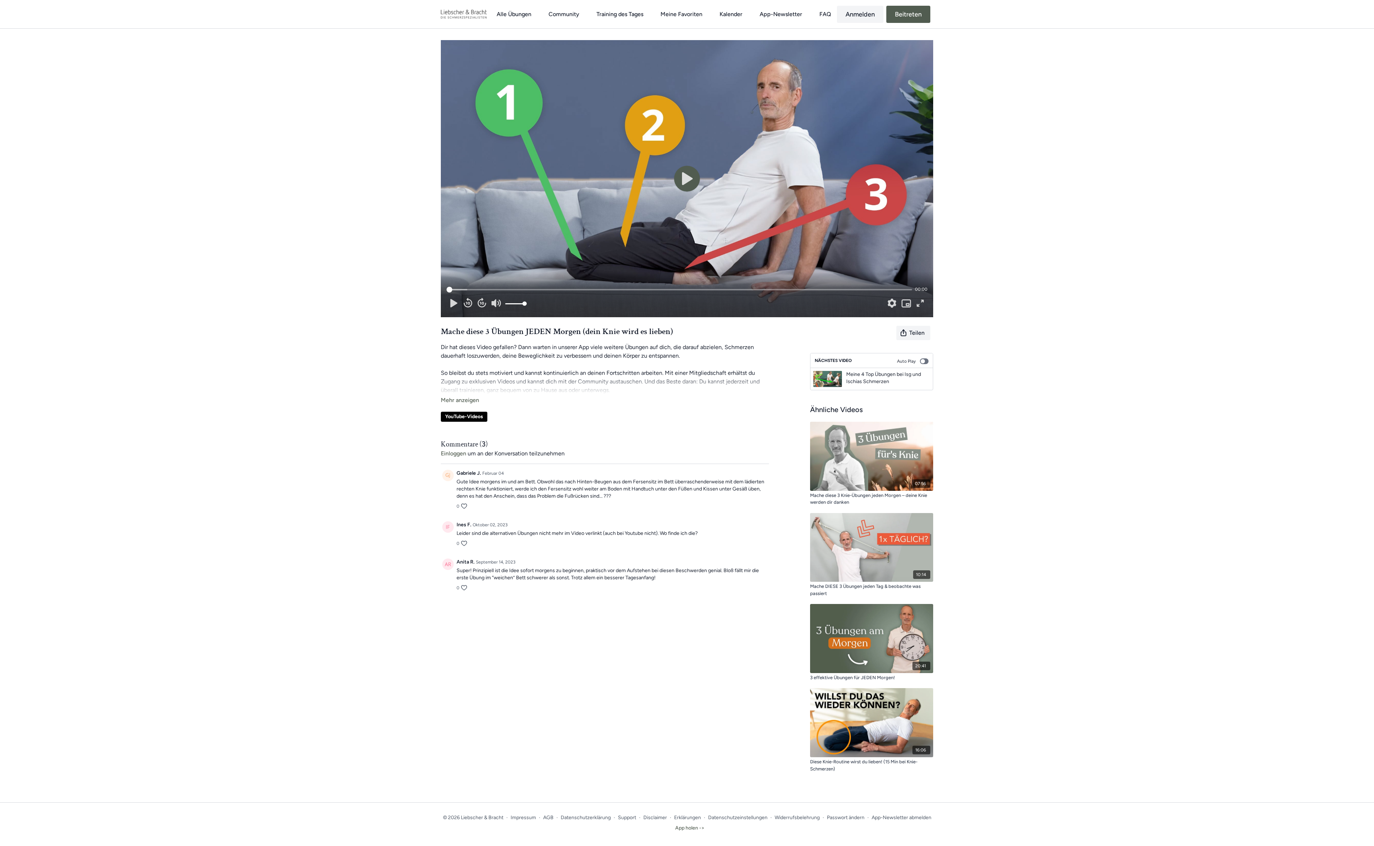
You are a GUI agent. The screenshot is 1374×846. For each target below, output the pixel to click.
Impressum (523, 817)
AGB (548, 817)
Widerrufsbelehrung (797, 817)
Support (627, 817)
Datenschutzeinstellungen (738, 817)
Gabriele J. (469, 473)
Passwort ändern (845, 817)
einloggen (453, 453)
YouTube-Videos (464, 417)
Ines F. (464, 525)
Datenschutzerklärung (586, 817)
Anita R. (465, 562)
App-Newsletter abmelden (901, 817)
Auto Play (906, 361)
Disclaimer (655, 817)
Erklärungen (687, 817)
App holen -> (690, 828)
